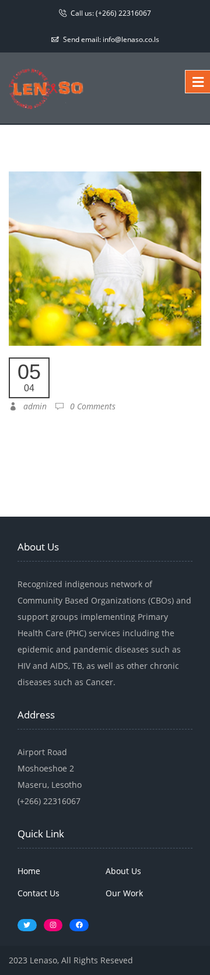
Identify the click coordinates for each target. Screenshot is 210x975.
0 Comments (90, 406)
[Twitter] (27, 925)
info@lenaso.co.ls (131, 39)
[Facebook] (79, 925)
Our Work (124, 893)
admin (32, 406)
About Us (123, 870)
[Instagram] (53, 925)
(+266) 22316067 (123, 13)
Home (29, 870)
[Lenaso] (46, 87)
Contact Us (39, 893)
